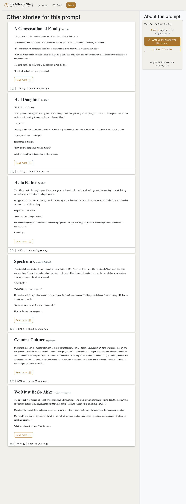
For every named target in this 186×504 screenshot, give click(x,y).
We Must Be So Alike (33, 392)
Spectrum (23, 261)
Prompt (155, 30)
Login (71, 5)
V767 (66, 29)
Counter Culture (29, 339)
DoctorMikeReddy (44, 262)
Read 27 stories (163, 49)
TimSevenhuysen (63, 392)
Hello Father (25, 182)
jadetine (51, 340)
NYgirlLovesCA (162, 33)
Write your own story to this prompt (163, 41)
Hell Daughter (27, 99)
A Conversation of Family (38, 28)
